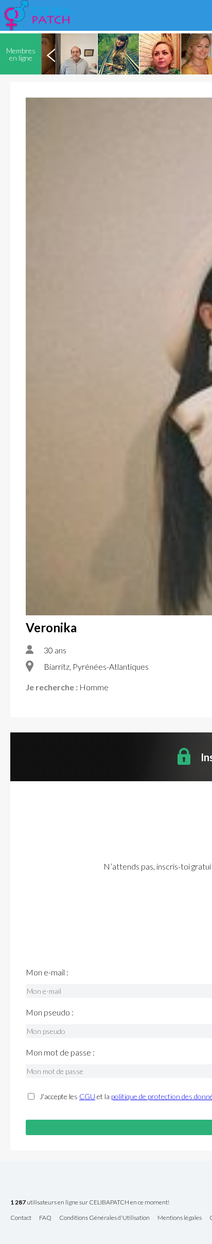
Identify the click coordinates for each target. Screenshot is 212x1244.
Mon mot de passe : (60, 1052)
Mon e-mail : (47, 972)
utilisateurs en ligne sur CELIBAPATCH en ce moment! (89, 1202)
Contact (20, 1218)
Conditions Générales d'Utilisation (104, 1218)
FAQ (45, 1218)
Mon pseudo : (50, 1012)
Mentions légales (179, 1218)
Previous (51, 53)
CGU (87, 1096)
